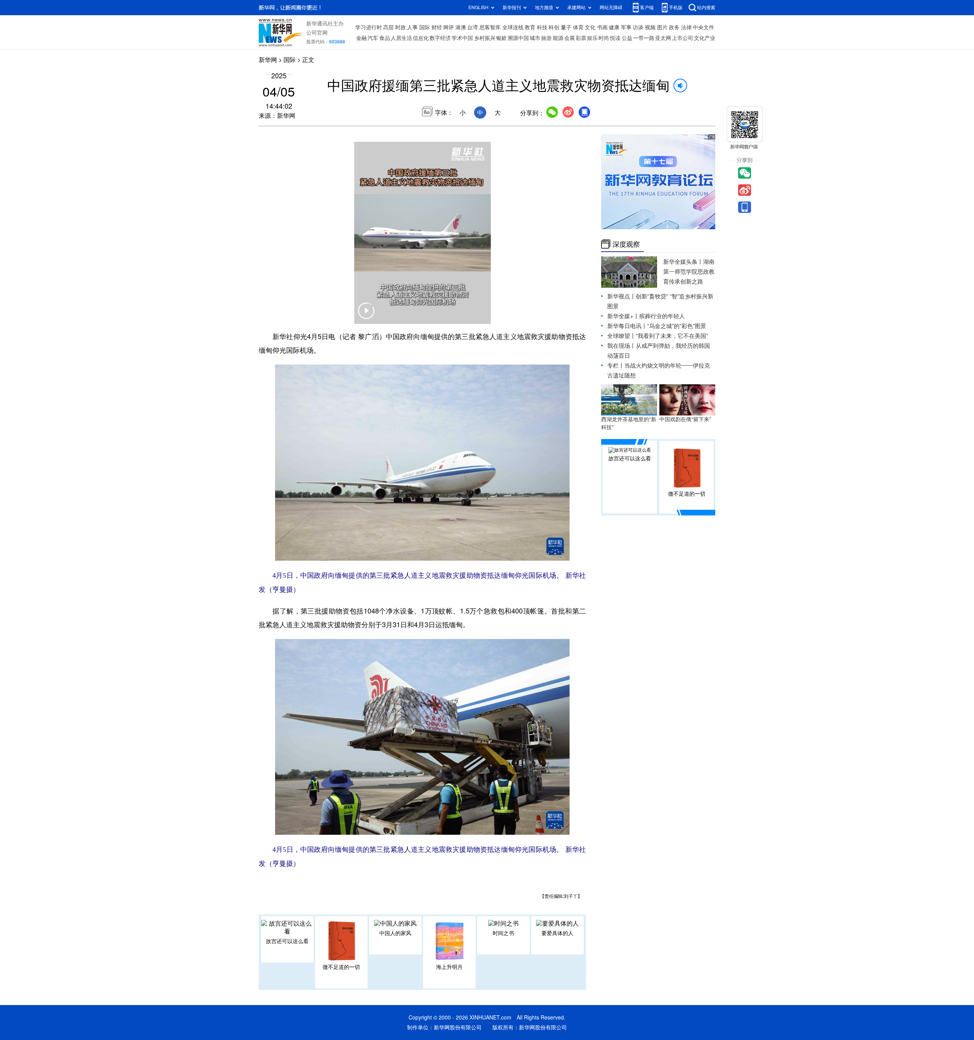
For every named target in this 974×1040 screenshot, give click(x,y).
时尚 (603, 38)
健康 (614, 27)
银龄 (501, 38)
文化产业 (704, 38)
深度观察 (626, 244)
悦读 (615, 38)
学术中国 (462, 38)
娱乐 (592, 38)
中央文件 (703, 27)
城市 (535, 38)
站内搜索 (706, 7)
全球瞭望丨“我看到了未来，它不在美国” (657, 336)
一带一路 (643, 38)
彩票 (581, 38)
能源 (558, 38)
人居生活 (401, 38)
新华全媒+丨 (623, 316)
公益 (627, 38)
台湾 (472, 27)
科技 (542, 27)
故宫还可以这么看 (287, 941)
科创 (554, 27)
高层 (388, 27)
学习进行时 (368, 27)
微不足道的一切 (341, 967)
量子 (566, 27)
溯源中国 (518, 38)
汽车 (373, 38)
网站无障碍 (611, 7)
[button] (366, 315)
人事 (412, 27)
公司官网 (317, 32)
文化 (590, 27)
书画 (602, 27)
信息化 (421, 38)
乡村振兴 (484, 38)
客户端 (647, 7)
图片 (662, 27)
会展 (569, 38)
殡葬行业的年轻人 (662, 316)
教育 (530, 27)
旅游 (546, 38)
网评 (448, 27)
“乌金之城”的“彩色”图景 (676, 326)
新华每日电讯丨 (627, 326)
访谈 (638, 27)
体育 (578, 27)
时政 (400, 27)
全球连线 (513, 27)
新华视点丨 (621, 296)
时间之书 (503, 933)
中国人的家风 (395, 933)
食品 (384, 38)
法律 (686, 27)
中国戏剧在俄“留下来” (685, 419)
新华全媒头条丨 (683, 262)
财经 (436, 27)
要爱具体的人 (557, 933)
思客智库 (490, 27)
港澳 (460, 27)
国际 (424, 27)
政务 (674, 27)
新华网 (268, 60)
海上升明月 (449, 967)
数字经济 (440, 38)
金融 (361, 38)
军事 (626, 27)
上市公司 (682, 38)
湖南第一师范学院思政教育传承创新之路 (689, 271)
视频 (650, 27)
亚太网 (663, 38)
